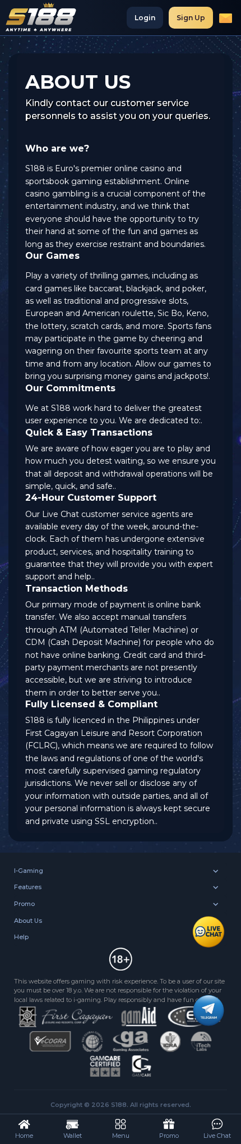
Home (24, 1136)
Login (145, 17)
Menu (120, 1136)
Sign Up (191, 17)
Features (27, 887)
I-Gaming (28, 871)
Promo (24, 904)
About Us (28, 921)
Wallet (72, 1136)
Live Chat (217, 1136)
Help (21, 937)
